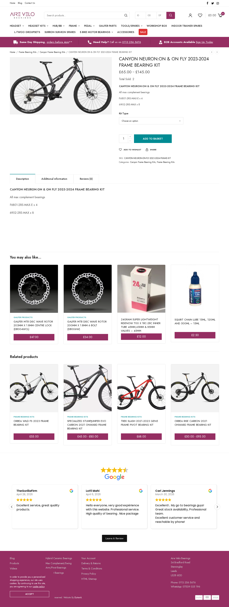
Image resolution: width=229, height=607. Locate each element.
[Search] (126, 15)
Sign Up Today (204, 42)
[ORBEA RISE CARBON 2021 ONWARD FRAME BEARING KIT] (195, 388)
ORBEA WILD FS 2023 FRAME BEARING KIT (31, 423)
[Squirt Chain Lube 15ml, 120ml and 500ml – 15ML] (195, 289)
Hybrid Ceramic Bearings (59, 558)
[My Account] (190, 15)
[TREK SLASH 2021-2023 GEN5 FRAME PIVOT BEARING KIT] (141, 388)
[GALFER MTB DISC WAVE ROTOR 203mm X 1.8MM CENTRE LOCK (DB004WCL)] (34, 289)
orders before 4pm (58, 42)
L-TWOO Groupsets (27, 32)
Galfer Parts (107, 26)
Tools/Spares (130, 26)
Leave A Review (114, 538)
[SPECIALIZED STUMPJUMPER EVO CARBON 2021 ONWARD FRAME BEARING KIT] (88, 388)
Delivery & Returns (91, 563)
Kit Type (123, 113)
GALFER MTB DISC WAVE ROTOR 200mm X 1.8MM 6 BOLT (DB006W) (87, 325)
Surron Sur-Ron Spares (60, 32)
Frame (73, 26)
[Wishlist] (198, 15)
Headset (15, 26)
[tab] (22, 178)
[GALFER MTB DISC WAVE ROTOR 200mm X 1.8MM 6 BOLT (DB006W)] (88, 289)
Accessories (125, 32)
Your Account (88, 558)
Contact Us (30, 3)
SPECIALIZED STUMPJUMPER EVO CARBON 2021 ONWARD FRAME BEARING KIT (86, 425)
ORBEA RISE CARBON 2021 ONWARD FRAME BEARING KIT (193, 423)
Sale (143, 32)
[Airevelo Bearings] (22, 15)
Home (12, 3)
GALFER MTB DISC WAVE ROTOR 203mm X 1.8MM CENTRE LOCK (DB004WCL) (33, 325)
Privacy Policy (88, 573)
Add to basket (153, 138)
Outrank (78, 597)
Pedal (88, 26)
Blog (20, 3)
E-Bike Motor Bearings (95, 32)
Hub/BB (57, 26)
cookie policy (38, 586)
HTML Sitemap (89, 579)
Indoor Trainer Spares (186, 26)
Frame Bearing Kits (27, 52)
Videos (13, 568)
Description (22, 179)
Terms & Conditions (91, 568)
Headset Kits (36, 26)
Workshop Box (157, 26)
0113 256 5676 (131, 42)
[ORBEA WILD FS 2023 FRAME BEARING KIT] (34, 388)
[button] (217, 507)
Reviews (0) (86, 179)
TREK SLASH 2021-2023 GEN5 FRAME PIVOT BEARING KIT (139, 423)
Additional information (54, 179)
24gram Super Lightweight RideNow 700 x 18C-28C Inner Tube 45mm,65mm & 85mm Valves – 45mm (140, 325)
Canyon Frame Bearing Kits (52, 52)
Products (14, 563)
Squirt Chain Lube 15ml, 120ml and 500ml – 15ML (195, 321)
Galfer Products (23, 317)
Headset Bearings (55, 573)
